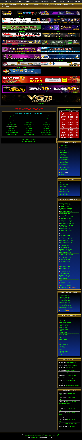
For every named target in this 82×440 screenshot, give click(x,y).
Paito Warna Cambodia (66, 256)
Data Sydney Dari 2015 (66, 232)
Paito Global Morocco (65, 285)
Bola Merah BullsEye (65, 252)
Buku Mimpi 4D (64, 194)
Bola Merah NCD (64, 278)
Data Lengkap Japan (65, 270)
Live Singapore (17, 1)
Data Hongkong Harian (66, 218)
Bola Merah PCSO (65, 247)
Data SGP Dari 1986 (65, 204)
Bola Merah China (64, 268)
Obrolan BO (64, 174)
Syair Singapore (64, 182)
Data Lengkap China (65, 264)
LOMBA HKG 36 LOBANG (71, 406)
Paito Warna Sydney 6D (66, 238)
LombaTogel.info (57, 434)
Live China (61, 1)
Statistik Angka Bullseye (66, 307)
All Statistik (63, 310)
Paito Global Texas (65, 283)
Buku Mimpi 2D (64, 189)
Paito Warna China (65, 266)
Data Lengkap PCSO (65, 244)
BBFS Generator (64, 339)
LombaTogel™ (42, 434)
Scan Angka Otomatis (65, 322)
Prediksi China (63, 166)
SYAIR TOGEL (5, 7)
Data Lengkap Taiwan (65, 259)
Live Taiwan (53, 1)
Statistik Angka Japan (65, 305)
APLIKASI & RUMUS (35, 4)
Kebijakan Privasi (36, 435)
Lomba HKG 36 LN (65, 147)
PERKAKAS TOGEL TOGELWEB (29, 109)
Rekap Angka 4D (64, 327)
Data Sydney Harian (65, 233)
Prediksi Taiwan (64, 164)
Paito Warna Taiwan (65, 261)
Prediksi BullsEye (64, 157)
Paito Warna (63, 319)
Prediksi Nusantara (65, 169)
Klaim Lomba (64, 149)
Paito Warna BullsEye (65, 250)
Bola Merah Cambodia (66, 257)
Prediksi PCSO (63, 156)
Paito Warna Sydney (65, 235)
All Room (62, 172)
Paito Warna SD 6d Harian (67, 240)
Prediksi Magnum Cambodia (72, 385)
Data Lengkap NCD (65, 275)
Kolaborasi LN (63, 346)
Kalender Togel (64, 334)
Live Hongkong (27, 1)
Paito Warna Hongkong (66, 220)
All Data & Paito (64, 287)
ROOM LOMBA (13, 4)
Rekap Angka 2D (64, 324)
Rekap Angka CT (64, 329)
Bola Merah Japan (65, 273)
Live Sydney (36, 1)
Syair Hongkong (64, 184)
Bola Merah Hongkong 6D (66, 226)
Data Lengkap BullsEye (66, 249)
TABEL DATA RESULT (68, 4)
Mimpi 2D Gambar (64, 191)
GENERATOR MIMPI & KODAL (29, 141)
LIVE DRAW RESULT (56, 4)
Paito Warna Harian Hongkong (68, 221)
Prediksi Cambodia (64, 159)
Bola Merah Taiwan (65, 263)
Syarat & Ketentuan (46, 435)
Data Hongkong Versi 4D (66, 215)
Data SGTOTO (70, 1)
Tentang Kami (27, 435)
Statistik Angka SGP (65, 295)
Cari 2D (62, 354)
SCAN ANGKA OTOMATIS (29, 140)
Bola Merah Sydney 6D (66, 242)
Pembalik (62, 349)
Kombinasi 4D (63, 342)
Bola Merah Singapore (66, 211)
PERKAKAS (45, 4)
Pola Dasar (63, 336)
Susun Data (63, 352)
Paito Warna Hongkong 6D (67, 223)
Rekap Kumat (63, 330)
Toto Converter (63, 332)
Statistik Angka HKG (65, 297)
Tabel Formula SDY (65, 228)
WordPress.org (36, 437)
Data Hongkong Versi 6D (66, 216)
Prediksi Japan (63, 161)
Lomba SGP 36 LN (64, 145)
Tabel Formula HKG (65, 213)
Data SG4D (77, 1)
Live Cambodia (44, 1)
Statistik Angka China (65, 300)
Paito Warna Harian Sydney (67, 237)
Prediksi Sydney (64, 154)
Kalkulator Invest (64, 351)
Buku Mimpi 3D (64, 193)
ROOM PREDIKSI (23, 4)
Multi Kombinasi (64, 344)
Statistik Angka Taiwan (65, 302)
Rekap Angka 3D (64, 325)
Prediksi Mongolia (64, 167)
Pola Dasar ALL (64, 337)
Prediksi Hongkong (64, 152)
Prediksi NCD (63, 171)
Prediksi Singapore (64, 151)
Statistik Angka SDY (65, 299)
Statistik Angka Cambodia (66, 304)
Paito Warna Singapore (66, 208)
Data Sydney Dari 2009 (66, 230)
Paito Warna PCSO (65, 245)
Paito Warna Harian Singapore (68, 209)
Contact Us (55, 435)
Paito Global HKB (64, 280)
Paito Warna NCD (64, 277)
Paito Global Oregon (65, 282)
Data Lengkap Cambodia (66, 254)
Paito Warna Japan (65, 271)
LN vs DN (62, 347)
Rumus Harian (63, 320)
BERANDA (4, 4)
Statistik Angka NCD (65, 309)
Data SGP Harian (64, 206)
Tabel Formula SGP (65, 203)
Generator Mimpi (64, 188)
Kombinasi (62, 341)
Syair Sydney (63, 186)
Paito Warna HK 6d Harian (67, 225)
